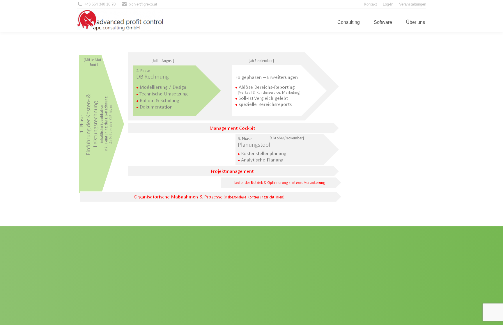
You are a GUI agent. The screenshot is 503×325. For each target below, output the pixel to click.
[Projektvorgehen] (251, 127)
